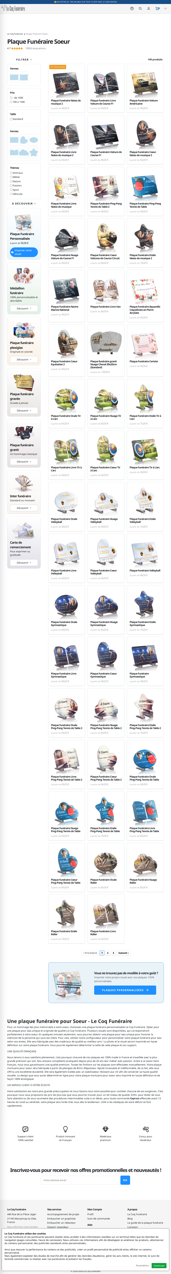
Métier (16, 177)
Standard (18, 119)
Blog (130, 1218)
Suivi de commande (98, 1218)
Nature (17, 181)
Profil (90, 1214)
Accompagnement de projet (63, 1214)
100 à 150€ (19, 101)
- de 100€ (18, 97)
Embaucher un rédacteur (61, 1222)
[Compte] (148, 8)
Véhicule (17, 194)
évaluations (26, 48)
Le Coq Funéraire (137, 1214)
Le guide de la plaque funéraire (145, 1222)
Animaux (18, 172)
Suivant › (123, 952)
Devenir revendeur (57, 1227)
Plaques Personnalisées (123, 990)
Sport (16, 189)
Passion (17, 185)
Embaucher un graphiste (61, 1218)
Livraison (132, 1227)
